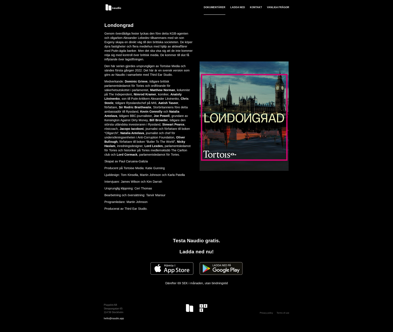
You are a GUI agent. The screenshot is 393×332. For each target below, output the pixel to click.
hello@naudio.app (114, 318)
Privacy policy (267, 313)
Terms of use (283, 313)
